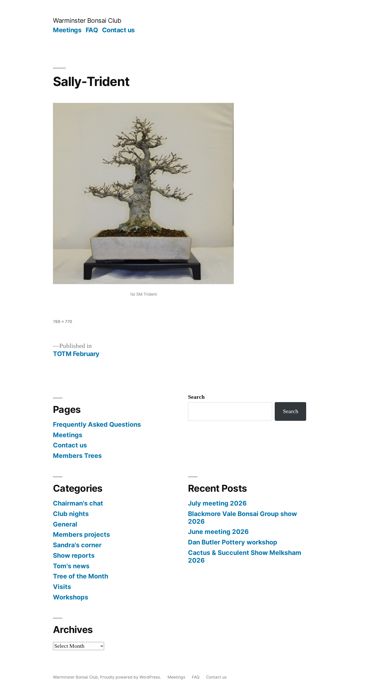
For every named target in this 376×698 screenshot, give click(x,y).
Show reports (74, 555)
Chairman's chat (78, 503)
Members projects (81, 534)
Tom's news (71, 566)
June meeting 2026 (218, 531)
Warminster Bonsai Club (87, 20)
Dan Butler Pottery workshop (232, 542)
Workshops (70, 597)
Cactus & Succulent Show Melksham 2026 (244, 556)
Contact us (118, 30)
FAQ (92, 30)
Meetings (67, 30)
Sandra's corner (77, 545)
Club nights (71, 514)
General (65, 524)
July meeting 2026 (217, 503)
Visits (62, 586)
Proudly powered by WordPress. (131, 677)
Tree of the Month (80, 576)
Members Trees (77, 455)
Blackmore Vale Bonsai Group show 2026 (242, 517)
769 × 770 (62, 321)
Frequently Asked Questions (97, 424)
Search (196, 397)
